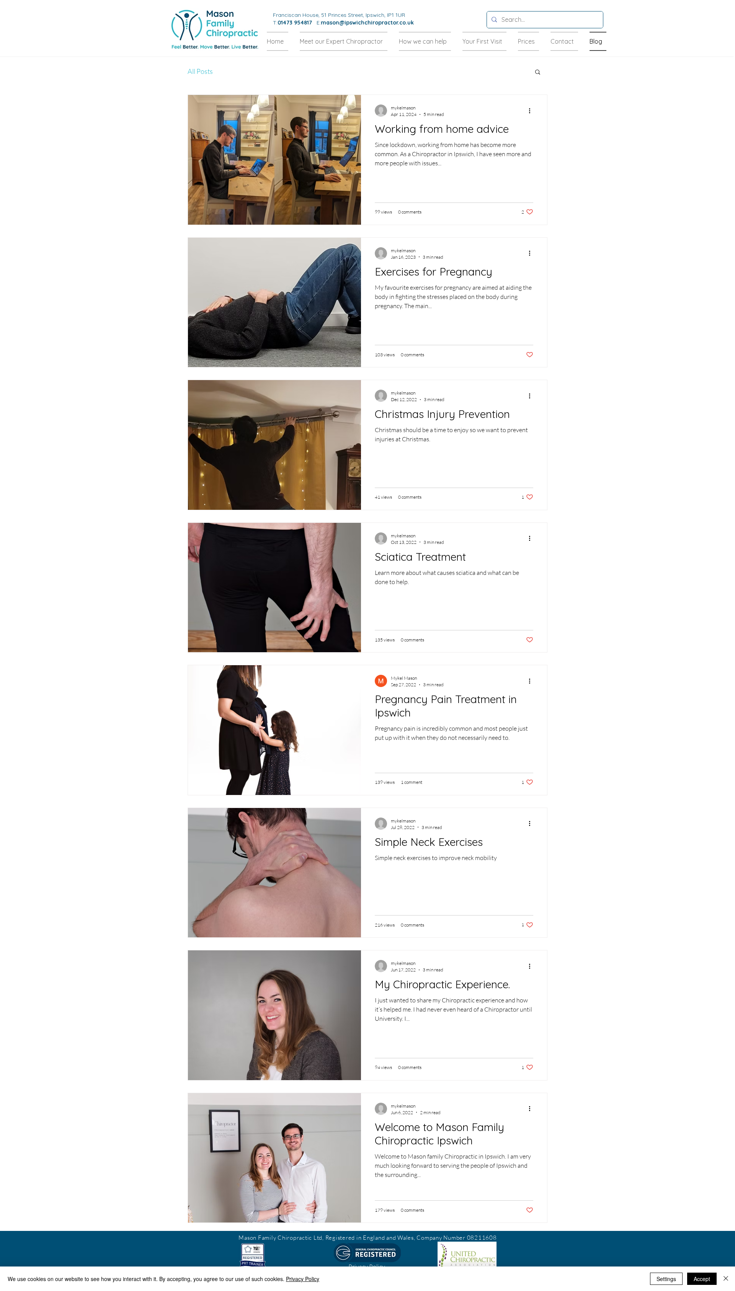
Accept (702, 1279)
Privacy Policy (302, 1279)
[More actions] (532, 110)
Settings (666, 1279)
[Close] (725, 1279)
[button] (537, 73)
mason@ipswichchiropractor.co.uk (367, 22)
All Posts (200, 71)
